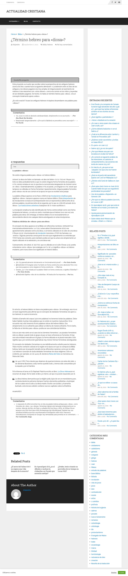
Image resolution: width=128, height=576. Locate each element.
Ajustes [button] (113, 572)
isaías (93, 542)
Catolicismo (20, 2)
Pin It (23, 453)
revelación (95, 480)
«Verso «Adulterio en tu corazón (103, 120)
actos (93, 498)
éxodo (93, 495)
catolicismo (95, 449)
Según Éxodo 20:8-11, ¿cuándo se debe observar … (108, 332)
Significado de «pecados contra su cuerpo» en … (107, 255)
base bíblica (95, 473)
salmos (94, 511)
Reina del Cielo (54, 354)
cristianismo (95, 445)
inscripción (42, 233)
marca (93, 548)
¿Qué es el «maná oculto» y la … (108, 266)
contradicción (96, 492)
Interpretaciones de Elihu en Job (108, 246)
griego (93, 458)
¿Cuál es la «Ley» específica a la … (108, 295)
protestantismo (97, 532)
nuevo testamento (98, 517)
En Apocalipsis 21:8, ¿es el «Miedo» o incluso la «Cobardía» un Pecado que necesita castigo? (44, 470)
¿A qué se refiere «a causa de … (107, 384)
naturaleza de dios (98, 557)
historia (94, 477)
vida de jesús (96, 483)
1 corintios (95, 501)
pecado (94, 514)
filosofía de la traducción (100, 563)
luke (92, 489)
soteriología (95, 523)
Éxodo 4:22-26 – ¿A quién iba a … (108, 422)
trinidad (94, 551)
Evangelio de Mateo (98, 536)
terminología (96, 554)
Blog (26, 21)
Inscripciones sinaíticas (59, 196)
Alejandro (16, 45)
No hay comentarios (64, 45)
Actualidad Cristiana (25, 11)
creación (94, 560)
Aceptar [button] (121, 572)
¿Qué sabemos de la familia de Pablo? (108, 393)
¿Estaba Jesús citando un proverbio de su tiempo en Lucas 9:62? (68, 469)
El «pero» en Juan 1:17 (99, 145)
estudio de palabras (98, 470)
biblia (45, 45)
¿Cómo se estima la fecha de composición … (109, 304)
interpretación (68, 198)
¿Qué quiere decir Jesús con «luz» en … (108, 402)
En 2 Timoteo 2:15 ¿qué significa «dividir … (106, 236)
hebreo (50, 45)
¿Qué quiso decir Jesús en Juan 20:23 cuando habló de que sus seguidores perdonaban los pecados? (105, 188)
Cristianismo (10, 2)
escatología (95, 545)
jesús (93, 486)
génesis (94, 452)
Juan (93, 464)
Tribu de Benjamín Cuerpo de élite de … (108, 286)
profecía (94, 504)
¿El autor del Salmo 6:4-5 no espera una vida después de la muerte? (20, 469)
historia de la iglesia (98, 508)
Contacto (36, 21)
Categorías (13, 21)
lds (92, 529)
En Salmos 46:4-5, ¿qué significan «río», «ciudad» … (107, 373)
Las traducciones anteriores (28, 205)
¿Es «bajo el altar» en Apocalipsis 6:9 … (106, 313)
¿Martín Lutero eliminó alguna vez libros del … (109, 342)
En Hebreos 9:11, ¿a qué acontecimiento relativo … (107, 322)
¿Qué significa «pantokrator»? (102, 117)
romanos (94, 520)
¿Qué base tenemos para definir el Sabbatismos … (107, 413)
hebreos (94, 539)
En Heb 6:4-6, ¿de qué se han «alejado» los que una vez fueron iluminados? (103, 169)
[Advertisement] (45, 63)
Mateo (93, 467)
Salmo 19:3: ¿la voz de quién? (102, 148)
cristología (95, 526)
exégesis (94, 455)
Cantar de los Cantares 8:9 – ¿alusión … (108, 362)
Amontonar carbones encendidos (105, 352)
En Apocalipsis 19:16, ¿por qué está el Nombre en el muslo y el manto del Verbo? (105, 207)
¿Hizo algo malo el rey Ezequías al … (106, 276)
